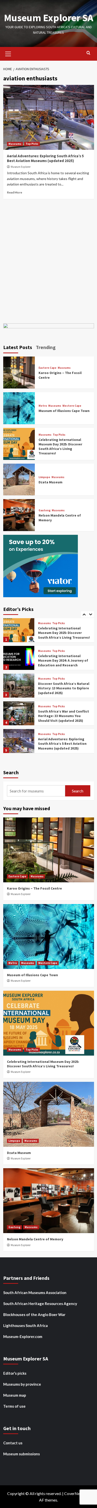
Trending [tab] (46, 347)
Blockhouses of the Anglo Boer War (34, 1314)
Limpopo (44, 477)
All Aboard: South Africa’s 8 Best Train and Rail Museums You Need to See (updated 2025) (64, 743)
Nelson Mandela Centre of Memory (35, 1239)
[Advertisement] (48, 260)
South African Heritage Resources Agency (40, 1303)
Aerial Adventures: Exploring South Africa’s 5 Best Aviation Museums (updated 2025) (45, 158)
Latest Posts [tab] (17, 347)
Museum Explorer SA (48, 17)
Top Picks (32, 144)
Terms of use (14, 1406)
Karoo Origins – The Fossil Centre (34, 888)
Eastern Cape (47, 368)
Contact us (12, 1443)
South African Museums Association (34, 1292)
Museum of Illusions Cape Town (64, 410)
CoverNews (74, 1493)
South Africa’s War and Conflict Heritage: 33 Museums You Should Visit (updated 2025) (63, 688)
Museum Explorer (21, 167)
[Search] (88, 53)
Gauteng (44, 510)
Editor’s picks (14, 1373)
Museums (14, 144)
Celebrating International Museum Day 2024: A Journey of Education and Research (63, 632)
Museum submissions (21, 1454)
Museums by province (22, 1384)
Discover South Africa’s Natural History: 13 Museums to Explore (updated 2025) (63, 660)
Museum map (14, 1395)
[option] (48, 632)
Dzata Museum (50, 482)
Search (11, 772)
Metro (43, 405)
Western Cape (71, 405)
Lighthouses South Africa (25, 1325)
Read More (14, 192)
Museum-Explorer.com (22, 1336)
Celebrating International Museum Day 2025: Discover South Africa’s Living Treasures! (60, 446)
